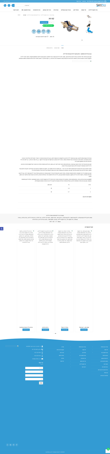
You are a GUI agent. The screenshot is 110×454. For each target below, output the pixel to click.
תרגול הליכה (35, 219)
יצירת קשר (78, 1)
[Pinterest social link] (53, 221)
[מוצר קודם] (20, 15)
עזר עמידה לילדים (32, 217)
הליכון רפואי (59, 217)
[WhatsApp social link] (7, 445)
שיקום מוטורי (50, 219)
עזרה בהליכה (24, 217)
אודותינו (84, 1)
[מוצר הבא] (17, 15)
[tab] (62, 47)
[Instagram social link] (13, 445)
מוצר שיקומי (53, 217)
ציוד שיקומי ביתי (70, 219)
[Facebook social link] (56, 221)
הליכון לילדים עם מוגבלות (83, 217)
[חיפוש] (13, 5)
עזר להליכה (38, 217)
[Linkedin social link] (52, 221)
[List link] (34, 349)
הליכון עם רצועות (73, 217)
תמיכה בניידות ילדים (43, 219)
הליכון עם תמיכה (66, 217)
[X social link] (55, 221)
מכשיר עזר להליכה (46, 217)
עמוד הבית (52, 15)
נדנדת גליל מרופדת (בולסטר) (26, 327)
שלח (41, 383)
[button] (1, 228)
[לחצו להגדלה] (82, 40)
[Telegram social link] (50, 221)
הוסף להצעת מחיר (44, 22)
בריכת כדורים (45, 327)
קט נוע (55, 219)
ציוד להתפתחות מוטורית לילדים (33, 15)
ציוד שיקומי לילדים (45, 15)
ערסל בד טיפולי (64, 327)
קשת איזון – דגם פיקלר (84, 327)
